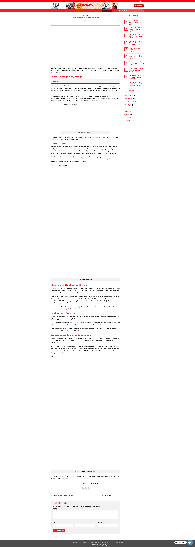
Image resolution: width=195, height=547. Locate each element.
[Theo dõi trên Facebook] (138, 1)
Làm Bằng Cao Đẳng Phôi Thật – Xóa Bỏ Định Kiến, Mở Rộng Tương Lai (136, 70)
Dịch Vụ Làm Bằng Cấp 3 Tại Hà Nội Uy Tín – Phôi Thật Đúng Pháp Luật (136, 84)
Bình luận (55, 509)
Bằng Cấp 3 (127, 98)
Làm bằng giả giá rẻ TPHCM (109, 495)
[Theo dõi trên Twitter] (141, 1)
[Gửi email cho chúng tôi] (143, 1)
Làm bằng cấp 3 (95, 10)
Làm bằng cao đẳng (69, 10)
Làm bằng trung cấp (83, 10)
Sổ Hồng (126, 114)
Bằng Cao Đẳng (128, 95)
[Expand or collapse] (118, 81)
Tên (54, 522)
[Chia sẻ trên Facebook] (82, 488)
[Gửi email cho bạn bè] (88, 488)
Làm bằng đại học (56, 10)
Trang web (100, 522)
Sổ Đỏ (126, 111)
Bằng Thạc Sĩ (128, 105)
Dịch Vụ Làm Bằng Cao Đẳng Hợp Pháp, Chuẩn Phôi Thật (135, 43)
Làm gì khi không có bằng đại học (63, 495)
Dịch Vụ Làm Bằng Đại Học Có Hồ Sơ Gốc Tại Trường (135, 56)
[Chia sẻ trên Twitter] (85, 488)
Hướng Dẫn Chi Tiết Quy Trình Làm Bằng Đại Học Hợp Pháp (136, 49)
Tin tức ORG (127, 120)
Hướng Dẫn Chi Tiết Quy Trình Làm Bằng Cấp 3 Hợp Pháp (136, 29)
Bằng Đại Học (128, 102)
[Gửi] (142, 10)
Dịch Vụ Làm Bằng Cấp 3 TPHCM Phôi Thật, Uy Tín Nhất (136, 63)
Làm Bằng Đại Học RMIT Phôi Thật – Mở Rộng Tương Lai (136, 77)
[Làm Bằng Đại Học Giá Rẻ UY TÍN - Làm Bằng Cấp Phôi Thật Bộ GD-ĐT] (57, 5)
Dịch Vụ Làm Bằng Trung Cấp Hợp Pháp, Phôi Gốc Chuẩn (136, 36)
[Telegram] (190, 542)
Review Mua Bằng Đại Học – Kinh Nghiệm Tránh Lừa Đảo (136, 22)
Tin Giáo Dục (106, 10)
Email (77, 522)
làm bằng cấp (65, 309)
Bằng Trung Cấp (129, 108)
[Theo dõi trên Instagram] (140, 1)
